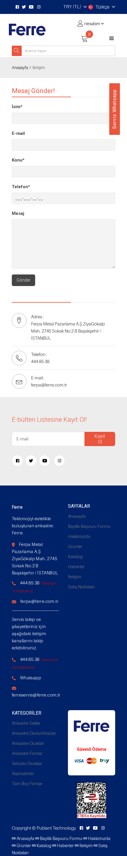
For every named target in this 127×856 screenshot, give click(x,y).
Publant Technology (56, 828)
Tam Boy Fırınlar (27, 783)
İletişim (74, 576)
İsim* (17, 106)
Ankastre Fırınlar (27, 753)
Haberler (76, 566)
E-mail (18, 133)
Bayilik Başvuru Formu (89, 526)
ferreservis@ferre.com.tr (36, 694)
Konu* (18, 160)
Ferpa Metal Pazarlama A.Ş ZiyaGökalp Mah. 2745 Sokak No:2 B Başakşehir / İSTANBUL (35, 558)
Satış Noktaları (81, 586)
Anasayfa (20, 67)
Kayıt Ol (100, 439)
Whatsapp (30, 677)
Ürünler (75, 546)
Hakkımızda (79, 536)
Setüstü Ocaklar (27, 763)
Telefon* (21, 186)
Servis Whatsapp (114, 109)
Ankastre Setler (26, 723)
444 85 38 (30, 582)
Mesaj (18, 213)
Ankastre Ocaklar (28, 743)
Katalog (75, 556)
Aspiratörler (23, 773)
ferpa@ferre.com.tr (39, 601)
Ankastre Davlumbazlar (34, 733)
